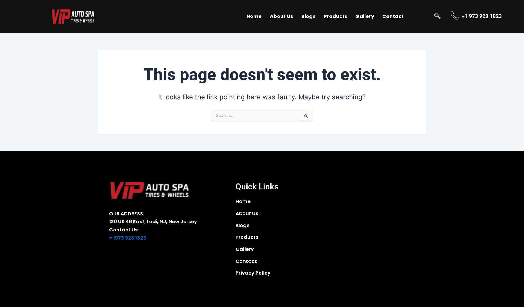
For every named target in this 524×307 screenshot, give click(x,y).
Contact (393, 16)
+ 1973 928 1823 (127, 237)
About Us (281, 16)
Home (254, 16)
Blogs (308, 16)
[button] (437, 16)
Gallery (364, 16)
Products (335, 16)
